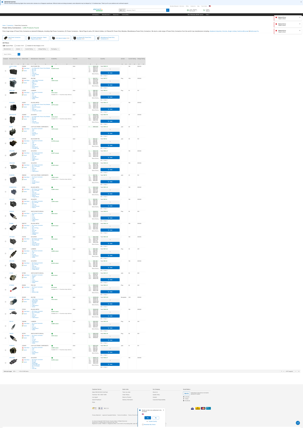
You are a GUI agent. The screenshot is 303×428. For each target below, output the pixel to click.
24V (33, 290)
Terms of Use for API (133, 415)
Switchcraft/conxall (243, 31)
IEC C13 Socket (36, 154)
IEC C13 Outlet (35, 190)
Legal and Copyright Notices (109, 415)
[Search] (167, 10)
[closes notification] (301, 2)
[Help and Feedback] (298, 423)
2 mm (33, 217)
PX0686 (34, 234)
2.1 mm (33, 180)
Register (195, 9)
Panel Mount (35, 86)
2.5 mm (34, 132)
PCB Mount (35, 133)
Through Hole (35, 148)
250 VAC (34, 73)
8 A (33, 289)
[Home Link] (98, 10)
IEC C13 (34, 360)
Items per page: (8, 371)
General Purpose (36, 107)
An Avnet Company (97, 421)
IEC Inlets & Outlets (61, 38)
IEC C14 (34, 69)
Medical (34, 119)
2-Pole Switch (35, 74)
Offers (187, 6)
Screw (33, 87)
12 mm (33, 218)
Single (33, 75)
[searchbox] (145, 10)
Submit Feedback (96, 399)
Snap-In (34, 195)
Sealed (33, 276)
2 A (33, 179)
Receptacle (34, 301)
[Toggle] (4, 45)
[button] (96, 14)
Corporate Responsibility (159, 399)
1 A (33, 95)
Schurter (224, 31)
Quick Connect (35, 194)
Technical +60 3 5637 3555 (99, 394)
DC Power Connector (37, 92)
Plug (33, 82)
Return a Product (126, 397)
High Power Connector (37, 80)
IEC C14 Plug (35, 227)
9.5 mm (34, 254)
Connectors (10, 25)
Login (190, 9)
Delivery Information (127, 399)
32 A (33, 85)
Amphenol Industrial (215, 31)
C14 (33, 226)
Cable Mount (35, 97)
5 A (33, 131)
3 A (33, 253)
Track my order (126, 392)
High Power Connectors (14, 37)
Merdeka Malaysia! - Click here (177, 6)
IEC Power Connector (37, 152)
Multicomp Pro (254, 31)
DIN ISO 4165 (35, 292)
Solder (33, 98)
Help (198, 6)
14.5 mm (34, 96)
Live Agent (95, 397)
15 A (33, 167)
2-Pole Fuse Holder (37, 110)
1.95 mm (34, 144)
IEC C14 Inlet (35, 202)
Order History (125, 394)
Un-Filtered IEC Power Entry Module (41, 68)
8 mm (33, 145)
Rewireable (35, 363)
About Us (155, 392)
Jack (33, 130)
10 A (33, 72)
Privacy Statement (96, 415)
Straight (34, 362)
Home (4, 25)
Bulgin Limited (232, 31)
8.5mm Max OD (36, 364)
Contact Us (192, 6)
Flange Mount (35, 196)
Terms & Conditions (122, 415)
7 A (33, 120)
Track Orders (204, 6)
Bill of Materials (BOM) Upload (195, 14)
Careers (155, 397)
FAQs (93, 402)
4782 (33, 160)
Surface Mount (35, 182)
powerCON (35, 81)
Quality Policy (156, 394)
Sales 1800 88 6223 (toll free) (100, 392)
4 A (33, 143)
